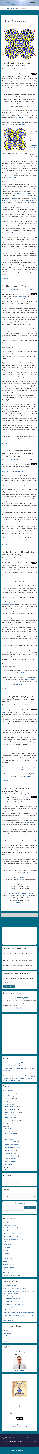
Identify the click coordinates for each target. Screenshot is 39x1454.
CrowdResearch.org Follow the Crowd (13, 1239)
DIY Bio (5, 1242)
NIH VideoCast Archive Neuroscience (13, 1310)
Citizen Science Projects (11, 1115)
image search (23, 124)
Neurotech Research (10, 1158)
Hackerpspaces (7, 1244)
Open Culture (6, 1253)
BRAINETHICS (7, 1338)
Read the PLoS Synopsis (19, 877)
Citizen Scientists (9, 1117)
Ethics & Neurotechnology (11, 1144)
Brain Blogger (6, 1330)
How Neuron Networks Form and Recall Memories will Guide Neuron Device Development (18, 453)
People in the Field (9, 1161)
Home (3, 8)
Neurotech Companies (10, 1156)
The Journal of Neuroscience (22, 193)
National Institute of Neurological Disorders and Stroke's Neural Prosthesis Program (18, 1292)
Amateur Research (8, 1090)
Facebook (19, 953)
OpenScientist (6, 1256)
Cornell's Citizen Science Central (12, 1233)
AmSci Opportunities (10, 1093)
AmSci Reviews (8, 1095)
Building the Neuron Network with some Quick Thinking (18, 553)
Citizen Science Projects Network (12, 1228)
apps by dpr (6, 1101)
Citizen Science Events (10, 1109)
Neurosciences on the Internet (11, 1298)
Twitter (11, 953)
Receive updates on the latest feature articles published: (18, 978)
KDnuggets (7, 1128)
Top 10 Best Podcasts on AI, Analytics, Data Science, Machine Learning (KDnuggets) (17, 1079)
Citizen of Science (8, 1222)
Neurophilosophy (9, 1153)
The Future (6, 1170)
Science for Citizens (8, 1267)
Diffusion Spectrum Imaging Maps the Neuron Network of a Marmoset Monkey (18, 698)
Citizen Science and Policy (11, 1106)
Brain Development (7, 794)
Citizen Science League (9, 1225)
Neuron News (10, 8)
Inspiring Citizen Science (11, 1120)
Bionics (6, 1136)
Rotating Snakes (12, 177)
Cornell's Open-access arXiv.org (12, 1236)
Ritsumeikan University (33, 146)
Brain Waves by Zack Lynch (10, 1336)
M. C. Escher (19, 117)
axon (11, 604)
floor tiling (32, 110)
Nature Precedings (8, 1296)
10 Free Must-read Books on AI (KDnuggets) (15, 1073)
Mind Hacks (6, 1341)
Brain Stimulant (7, 1333)
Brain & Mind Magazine (9, 1285)
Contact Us (33, 1441)
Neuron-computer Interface (12, 1147)
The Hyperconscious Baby (14, 286)
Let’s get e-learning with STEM (11, 1065)
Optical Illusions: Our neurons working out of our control (16, 64)
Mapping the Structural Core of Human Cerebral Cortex (19, 893)
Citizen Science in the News (12, 1112)
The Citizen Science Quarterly (11, 1275)
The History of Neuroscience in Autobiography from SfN (18, 1312)
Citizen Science (7, 1104)
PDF (14, 163)
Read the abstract (11, 198)
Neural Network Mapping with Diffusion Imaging (16, 789)
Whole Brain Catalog (8, 1320)
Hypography (6, 1247)
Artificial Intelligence (10, 1133)
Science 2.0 (6, 1261)
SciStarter (5, 1270)
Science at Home (9, 1098)
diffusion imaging (29, 822)
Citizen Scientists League (10, 1230)
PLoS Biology (18, 820)
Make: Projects (7, 1250)
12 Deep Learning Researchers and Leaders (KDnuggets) (19, 1076)
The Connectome (9, 1164)
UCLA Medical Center (20, 471)
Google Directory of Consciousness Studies (15, 1288)
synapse (17, 595)
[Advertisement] (19, 1033)
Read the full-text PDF (8, 232)
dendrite (5, 604)
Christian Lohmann (29, 679)
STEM (4, 1167)
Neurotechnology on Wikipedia (11, 1307)
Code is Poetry (7, 1123)
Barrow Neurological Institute (27, 200)
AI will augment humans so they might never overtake (17, 1063)
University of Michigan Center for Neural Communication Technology (18, 1316)
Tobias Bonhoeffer (9, 682)
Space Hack (6, 1272)
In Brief (5, 1126)
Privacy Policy (19, 1443)
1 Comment (30, 794)
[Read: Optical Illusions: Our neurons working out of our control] (19, 43)
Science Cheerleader (9, 1264)
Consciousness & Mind (10, 1142)
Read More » (5, 278)
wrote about (22, 296)
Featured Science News (10, 1441)
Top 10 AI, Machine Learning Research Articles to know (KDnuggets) (18, 1069)
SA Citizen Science (8, 1258)
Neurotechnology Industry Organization (14, 1301)
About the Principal (23, 1441)
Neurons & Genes (9, 1150)
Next (34, 915)
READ (26, 873)
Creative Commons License (19, 1426)
